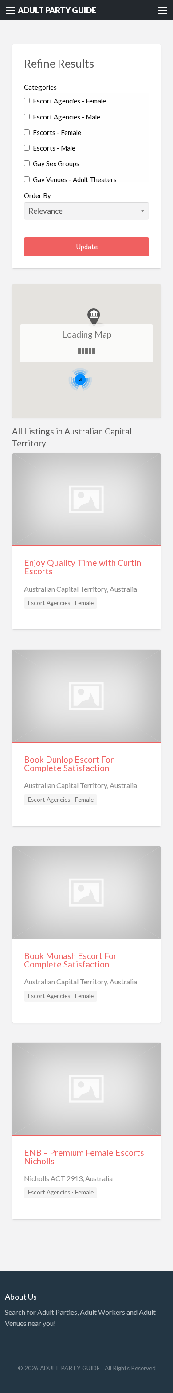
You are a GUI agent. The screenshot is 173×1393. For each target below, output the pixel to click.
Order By (37, 195)
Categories (40, 87)
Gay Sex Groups (55, 163)
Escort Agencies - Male (65, 117)
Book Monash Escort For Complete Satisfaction (70, 960)
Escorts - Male (53, 148)
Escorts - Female (56, 132)
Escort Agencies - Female (68, 101)
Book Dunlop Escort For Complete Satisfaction (69, 763)
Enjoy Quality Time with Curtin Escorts (82, 566)
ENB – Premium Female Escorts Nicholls (84, 1156)
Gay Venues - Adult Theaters (74, 179)
